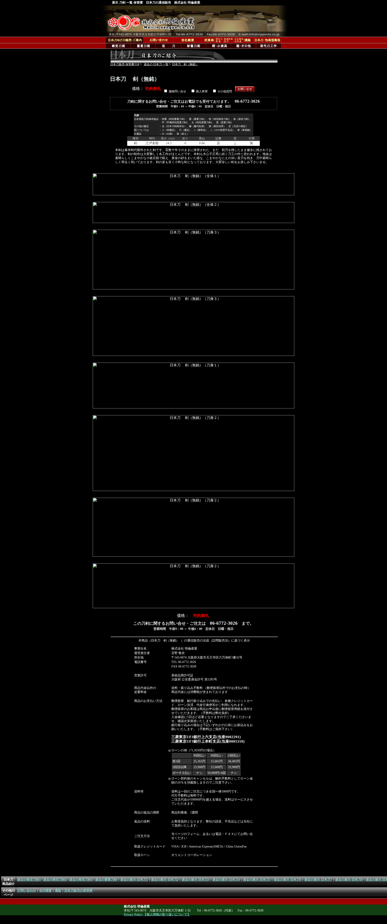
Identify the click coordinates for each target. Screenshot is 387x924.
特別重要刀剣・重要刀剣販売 (143, 46)
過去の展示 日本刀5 (257, 879)
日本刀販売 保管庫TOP (125, 64)
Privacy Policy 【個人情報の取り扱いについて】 (157, 914)
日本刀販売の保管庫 (78, 890)
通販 (227, 40)
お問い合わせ (26, 890)
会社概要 (187, 40)
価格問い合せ (177, 91)
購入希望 (202, 91)
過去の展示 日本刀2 (164, 879)
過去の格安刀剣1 (29, 879)
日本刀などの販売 (124, 40)
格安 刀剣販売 (118, 46)
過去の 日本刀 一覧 (156, 64)
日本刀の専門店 (194, 21)
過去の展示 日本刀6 (287, 879)
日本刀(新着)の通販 (193, 46)
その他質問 (224, 91)
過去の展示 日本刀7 (318, 879)
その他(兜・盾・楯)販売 (243, 46)
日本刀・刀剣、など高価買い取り (267, 40)
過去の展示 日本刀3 (195, 879)
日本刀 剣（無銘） (185, 64)
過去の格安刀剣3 (81, 879)
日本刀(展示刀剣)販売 (168, 46)
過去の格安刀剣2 (55, 879)
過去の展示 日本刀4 (226, 879)
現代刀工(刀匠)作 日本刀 (268, 46)
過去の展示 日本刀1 (134, 879)
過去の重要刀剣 (106, 879)
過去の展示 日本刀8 (349, 879)
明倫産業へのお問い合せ (158, 40)
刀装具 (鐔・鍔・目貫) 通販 (218, 46)
